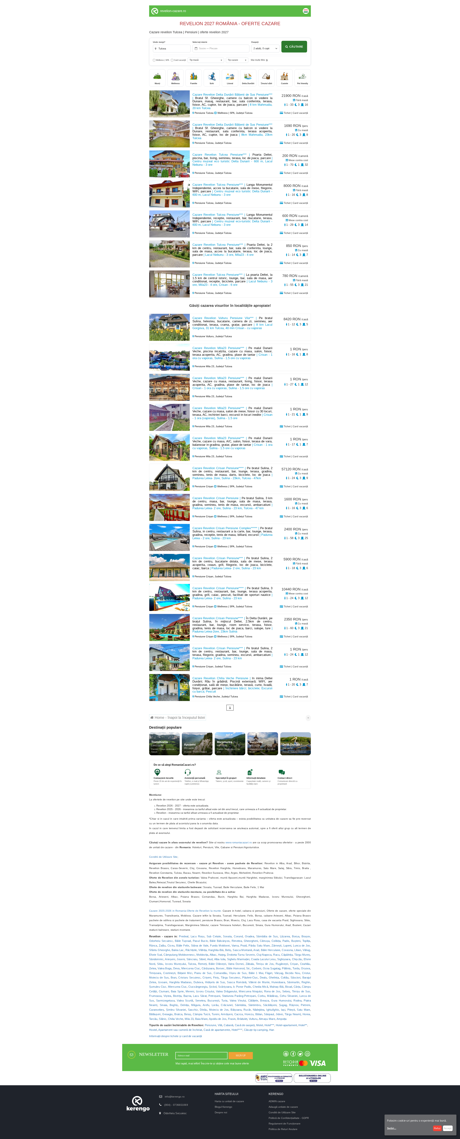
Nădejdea (258, 1009)
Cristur (306, 973)
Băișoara (236, 1009)
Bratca (178, 1014)
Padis (285, 940)
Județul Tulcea (223, 142)
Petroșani (214, 995)
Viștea (167, 995)
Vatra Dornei (236, 963)
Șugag (283, 1005)
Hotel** (302, 1025)
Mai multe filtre (258, 60)
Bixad (288, 986)
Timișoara (155, 973)
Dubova (198, 982)
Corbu (261, 995)
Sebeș (286, 991)
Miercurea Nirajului (250, 991)
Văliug (306, 950)
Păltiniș (286, 968)
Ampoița (282, 1018)
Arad (256, 950)
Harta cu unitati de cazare (229, 1101)
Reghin (306, 982)
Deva (176, 968)
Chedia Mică (260, 986)
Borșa (295, 936)
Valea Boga (164, 968)
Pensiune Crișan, (204, 576)
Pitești (291, 1009)
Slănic (162, 1018)
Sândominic (156, 959)
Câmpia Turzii (201, 1014)
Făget (268, 973)
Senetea (200, 1000)
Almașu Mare (267, 1018)
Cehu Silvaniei (289, 995)
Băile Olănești (217, 963)
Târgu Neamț (293, 1014)
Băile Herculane (270, 950)
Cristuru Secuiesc (189, 977)
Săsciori (295, 977)
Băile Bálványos (220, 940)
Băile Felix (182, 945)
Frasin (232, 1018)
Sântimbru (254, 1005)
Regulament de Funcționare (284, 1123)
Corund (238, 936)
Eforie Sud (155, 954)
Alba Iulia (220, 959)
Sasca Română (236, 982)
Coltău (285, 977)
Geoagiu (167, 1014)
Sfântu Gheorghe (159, 950)
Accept (448, 1128)
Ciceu (171, 945)
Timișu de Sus (301, 991)
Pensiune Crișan (204, 486)
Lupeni (287, 945)
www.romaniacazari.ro (239, 842)
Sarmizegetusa (165, 1000)
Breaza (264, 1000)
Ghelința (274, 977)
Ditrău (203, 1009)
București (213, 1000)
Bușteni (295, 940)
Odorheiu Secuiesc (161, 940)
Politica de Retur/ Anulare (283, 1129)
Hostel (153, 1029)
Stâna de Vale (199, 945)
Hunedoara (278, 982)
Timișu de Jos (265, 963)
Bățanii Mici (185, 973)
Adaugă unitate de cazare (283, 1106)
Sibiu (160, 963)
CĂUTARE (296, 46)
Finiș (216, 977)
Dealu (263, 977)
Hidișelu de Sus (215, 982)
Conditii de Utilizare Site (163, 856)
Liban (297, 950)
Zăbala (250, 963)
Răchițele (191, 950)
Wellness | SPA (162, 60)
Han (271, 1029)
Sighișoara (283, 959)
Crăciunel (227, 1005)
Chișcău (297, 959)
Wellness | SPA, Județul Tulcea (234, 112)
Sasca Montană (242, 950)
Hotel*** (269, 1025)
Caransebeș (156, 1009)
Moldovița (202, 954)
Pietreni (305, 1005)
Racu (276, 954)
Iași (283, 1009)
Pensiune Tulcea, (204, 142)
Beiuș (187, 1014)
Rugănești (282, 963)
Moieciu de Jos (219, 1009)
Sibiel (202, 959)
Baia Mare (201, 1018)
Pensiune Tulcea (204, 112)
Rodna (297, 1000)
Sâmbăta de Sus (267, 936)
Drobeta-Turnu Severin (241, 954)
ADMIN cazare (277, 1101)
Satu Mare (303, 1009)
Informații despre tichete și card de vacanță (175, 1036)
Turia (224, 1000)
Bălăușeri (155, 1014)
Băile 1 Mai (256, 973)
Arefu (206, 1005)
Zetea (152, 968)
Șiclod (213, 986)
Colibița (276, 940)
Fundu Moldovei (220, 945)
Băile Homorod (235, 968)
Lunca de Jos (301, 945)
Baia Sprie (177, 991)
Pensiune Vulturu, (204, 336)
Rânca (153, 945)
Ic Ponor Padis (242, 986)
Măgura (196, 1005)
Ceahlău (305, 963)
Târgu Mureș (302, 954)
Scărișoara (224, 986)
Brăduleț (242, 1018)
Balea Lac (178, 950)
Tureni (215, 1014)
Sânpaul (269, 1014)
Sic (248, 968)
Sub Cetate (214, 936)
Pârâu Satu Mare (259, 945)
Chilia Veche (175, 1018)
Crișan (294, 963)
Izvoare (162, 982)
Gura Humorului (281, 1000)
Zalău (162, 945)
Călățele (253, 1000)
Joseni (181, 959)
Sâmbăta (240, 1005)
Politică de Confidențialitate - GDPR (289, 1118)
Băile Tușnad (183, 940)
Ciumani (164, 991)
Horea (306, 1014)
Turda (296, 968)
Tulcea (192, 963)
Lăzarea (285, 936)
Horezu (249, 1014)
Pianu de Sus (203, 973)
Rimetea (237, 940)
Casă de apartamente (217, 1029)
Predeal (183, 936)
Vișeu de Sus (238, 973)
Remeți (202, 963)
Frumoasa (155, 995)
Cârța (297, 986)
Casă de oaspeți (245, 1025)
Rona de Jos (272, 991)
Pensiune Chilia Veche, (207, 696)
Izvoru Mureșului (175, 963)
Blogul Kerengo (223, 1106)
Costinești (169, 973)
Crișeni (207, 977)
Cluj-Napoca (264, 954)
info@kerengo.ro (175, 1096)
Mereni (190, 991)
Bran (173, 977)
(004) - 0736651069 (176, 1104)
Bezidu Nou (292, 973)
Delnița (184, 1005)
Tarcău (153, 1018)
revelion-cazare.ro (173, 11)
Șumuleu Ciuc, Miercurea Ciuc (168, 986)
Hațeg (222, 954)
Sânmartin (293, 982)
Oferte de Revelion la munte (204, 910)
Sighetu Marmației (238, 959)
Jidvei (279, 1014)
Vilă (220, 1025)
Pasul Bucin (200, 940)
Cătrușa (265, 940)
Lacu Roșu (197, 936)
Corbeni (256, 968)
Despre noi (221, 1112)
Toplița (306, 940)
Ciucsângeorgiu (197, 986)
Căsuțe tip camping (256, 1029)
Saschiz (193, 1009)
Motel (259, 1025)
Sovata (227, 936)
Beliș (228, 950)
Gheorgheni (251, 940)
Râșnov (293, 1005)
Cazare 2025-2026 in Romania (167, 910)
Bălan (258, 1014)
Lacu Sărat (200, 995)
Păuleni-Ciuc (250, 977)
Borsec (220, 968)
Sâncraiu (192, 959)
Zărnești (276, 945)
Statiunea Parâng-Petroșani (239, 995)
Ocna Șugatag (271, 968)
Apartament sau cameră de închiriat (180, 1029)
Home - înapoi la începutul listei (179, 717)
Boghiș (174, 1005)
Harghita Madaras (180, 982)
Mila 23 (189, 1018)
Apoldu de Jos (217, 1018)
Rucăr (247, 1009)
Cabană (228, 1025)
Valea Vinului (238, 1000)
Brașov (306, 936)
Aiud (210, 959)
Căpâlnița (287, 954)
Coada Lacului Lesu (263, 959)
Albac (213, 954)
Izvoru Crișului (205, 991)
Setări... (391, 1128)
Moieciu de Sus (159, 977)
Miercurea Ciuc (190, 968)
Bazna (187, 995)
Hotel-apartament (286, 1025)
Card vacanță (180, 60)
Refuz (437, 1128)
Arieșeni (170, 959)
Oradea (249, 936)
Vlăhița (202, 950)
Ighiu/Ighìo (272, 1009)
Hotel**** (237, 1029)
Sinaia (163, 1005)
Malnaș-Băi (277, 986)
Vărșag (278, 973)
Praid (243, 945)
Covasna (287, 950)
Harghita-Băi (216, 950)
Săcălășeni (270, 1005)
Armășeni (227, 1014)
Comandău (220, 973)
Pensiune (210, 1025)
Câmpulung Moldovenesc (179, 954)
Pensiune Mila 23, (205, 366)
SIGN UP (241, 1055)
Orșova (305, 968)
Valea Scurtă (185, 1000)
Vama (235, 945)
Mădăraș (272, 995)
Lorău (215, 1005)
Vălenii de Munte (259, 982)
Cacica (238, 1014)
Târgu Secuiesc (230, 977)
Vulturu (253, 1018)
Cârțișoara (208, 968)
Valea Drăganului (226, 991)
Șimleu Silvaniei (176, 1009)
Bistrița (177, 995)
